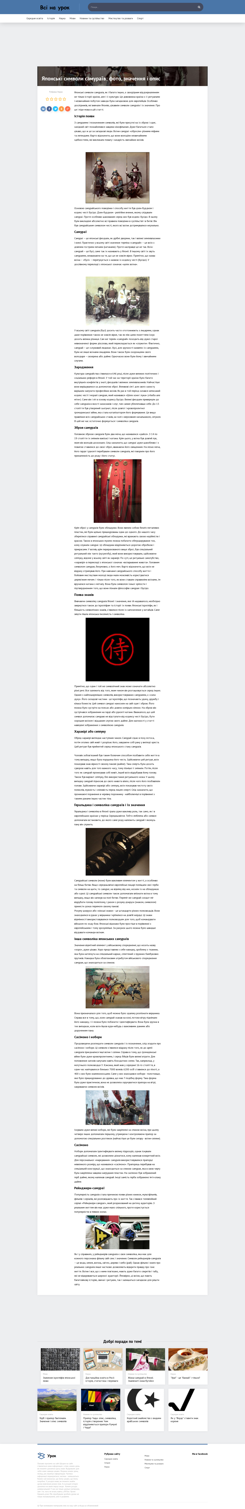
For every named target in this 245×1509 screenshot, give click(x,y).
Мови (72, 18)
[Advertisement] (122, 46)
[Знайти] (199, 7)
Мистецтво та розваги (120, 18)
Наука (62, 18)
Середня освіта (35, 18)
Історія (51, 18)
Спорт (140, 18)
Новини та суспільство (92, 18)
